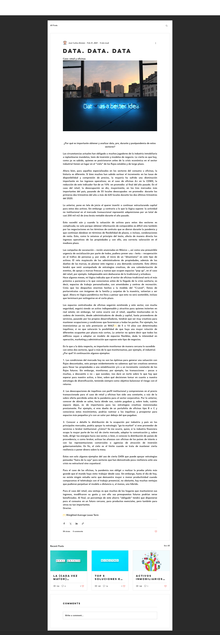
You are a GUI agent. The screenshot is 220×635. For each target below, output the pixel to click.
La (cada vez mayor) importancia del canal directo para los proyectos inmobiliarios (67, 577)
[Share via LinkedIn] (76, 523)
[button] (166, 25)
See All (167, 545)
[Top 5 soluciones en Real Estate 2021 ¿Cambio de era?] (110, 560)
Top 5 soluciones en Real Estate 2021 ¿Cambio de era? (110, 577)
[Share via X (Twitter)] (70, 523)
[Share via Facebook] (64, 523)
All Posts (53, 25)
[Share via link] (83, 523)
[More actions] (155, 42)
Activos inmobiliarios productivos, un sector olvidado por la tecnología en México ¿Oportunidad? (150, 577)
